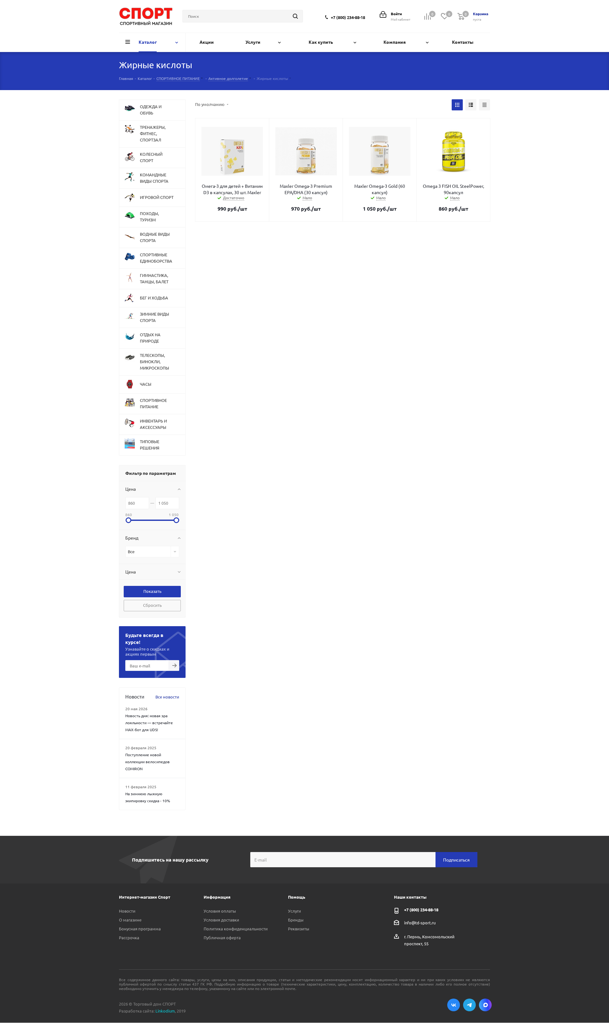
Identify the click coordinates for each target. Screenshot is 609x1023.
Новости (127, 911)
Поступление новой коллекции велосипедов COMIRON (147, 761)
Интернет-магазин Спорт (144, 897)
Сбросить (152, 605)
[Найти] (295, 16)
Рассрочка (129, 937)
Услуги (294, 911)
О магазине (130, 919)
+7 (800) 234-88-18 (348, 17)
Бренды (296, 919)
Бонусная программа (140, 928)
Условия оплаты (220, 911)
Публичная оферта (222, 937)
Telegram (469, 1005)
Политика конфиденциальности (236, 928)
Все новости (167, 696)
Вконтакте (453, 1005)
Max (485, 1005)
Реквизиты (298, 928)
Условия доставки (221, 919)
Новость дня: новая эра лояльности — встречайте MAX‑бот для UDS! (149, 722)
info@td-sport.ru (419, 922)
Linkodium (165, 1010)
